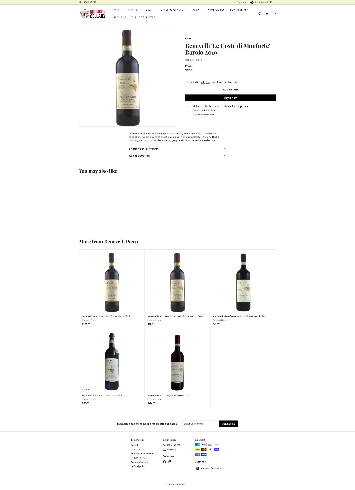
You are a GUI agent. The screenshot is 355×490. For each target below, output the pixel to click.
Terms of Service (140, 462)
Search (135, 445)
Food (196, 9)
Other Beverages (172, 9)
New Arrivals (239, 9)
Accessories (216, 9)
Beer (149, 9)
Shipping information (144, 149)
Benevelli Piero (193, 59)
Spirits (133, 9)
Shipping (205, 82)
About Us (120, 17)
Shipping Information (142, 453)
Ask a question (139, 156)
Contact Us (137, 449)
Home (188, 38)
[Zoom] (127, 78)
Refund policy (138, 466)
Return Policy (138, 457)
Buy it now (231, 98)
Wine (117, 9)
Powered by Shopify (176, 484)
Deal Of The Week (143, 17)
